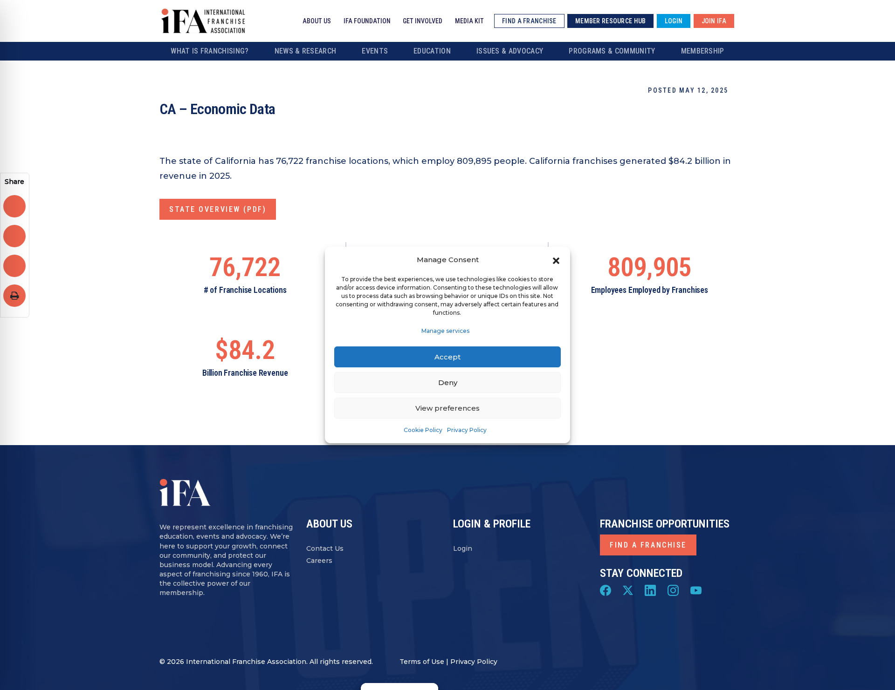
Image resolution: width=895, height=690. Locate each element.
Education (432, 51)
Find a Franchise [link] (529, 21)
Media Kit (469, 21)
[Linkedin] (650, 590)
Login (462, 548)
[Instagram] (673, 590)
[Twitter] (628, 590)
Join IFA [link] (714, 21)
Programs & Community (612, 51)
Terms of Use (421, 661)
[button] (556, 259)
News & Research (306, 51)
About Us (317, 21)
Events (375, 51)
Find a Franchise (648, 545)
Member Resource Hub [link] (610, 21)
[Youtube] (696, 590)
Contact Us (325, 548)
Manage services (445, 330)
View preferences (447, 408)
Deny (447, 382)
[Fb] (605, 590)
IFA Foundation (367, 21)
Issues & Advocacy (509, 51)
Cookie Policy (423, 429)
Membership (702, 51)
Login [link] (673, 21)
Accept (447, 356)
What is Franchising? (209, 51)
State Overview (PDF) (217, 209)
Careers (319, 560)
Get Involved (422, 21)
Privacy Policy (467, 429)
